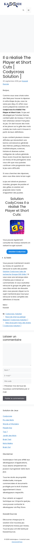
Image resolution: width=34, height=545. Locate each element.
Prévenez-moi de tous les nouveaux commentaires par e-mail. (16, 389)
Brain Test (7, 439)
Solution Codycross (17, 252)
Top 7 (5, 432)
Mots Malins (8, 443)
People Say (7, 428)
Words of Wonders (11, 424)
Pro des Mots (8, 420)
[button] (23, 10)
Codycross (9, 314)
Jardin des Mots (9, 435)
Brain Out (7, 447)
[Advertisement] (17, 33)
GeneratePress (17, 542)
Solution (18, 314)
